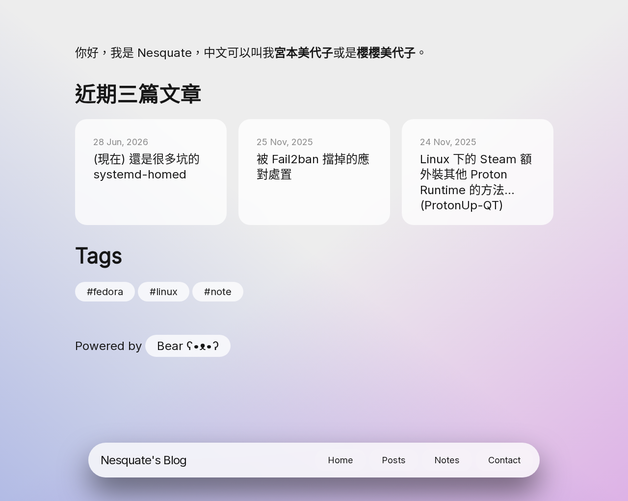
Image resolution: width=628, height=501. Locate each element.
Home (340, 459)
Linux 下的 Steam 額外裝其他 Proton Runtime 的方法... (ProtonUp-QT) (476, 182)
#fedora (105, 292)
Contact (504, 459)
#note (218, 292)
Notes (447, 459)
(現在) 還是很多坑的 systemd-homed (146, 166)
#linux (164, 292)
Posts (394, 459)
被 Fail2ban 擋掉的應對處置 (313, 166)
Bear (188, 346)
